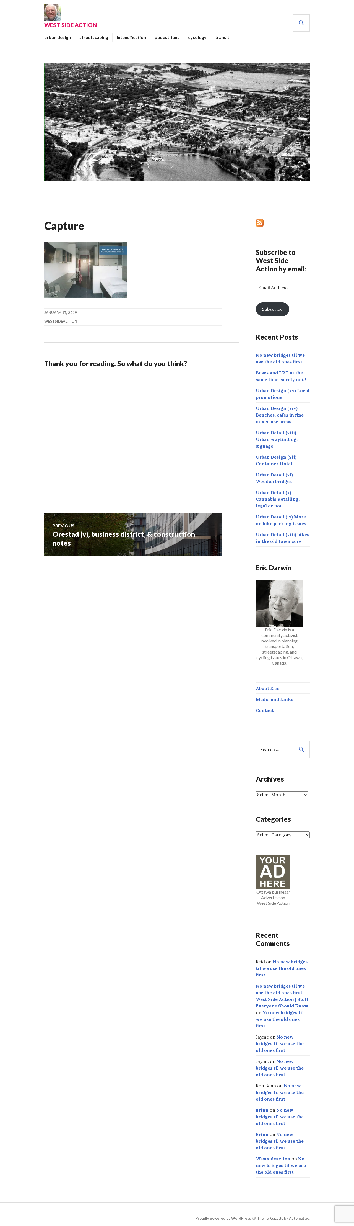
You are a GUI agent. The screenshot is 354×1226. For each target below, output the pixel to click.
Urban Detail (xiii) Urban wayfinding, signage (277, 439)
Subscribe (272, 309)
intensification (131, 37)
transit (222, 37)
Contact (265, 710)
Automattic (299, 1218)
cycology (197, 37)
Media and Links (274, 699)
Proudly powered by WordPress (223, 1218)
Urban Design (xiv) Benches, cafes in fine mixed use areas (280, 414)
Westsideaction (60, 321)
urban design (57, 37)
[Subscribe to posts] (260, 222)
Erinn (262, 1110)
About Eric (267, 688)
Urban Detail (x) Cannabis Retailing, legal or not (278, 499)
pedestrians (167, 37)
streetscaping (93, 37)
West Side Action (70, 25)
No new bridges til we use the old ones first (282, 968)
